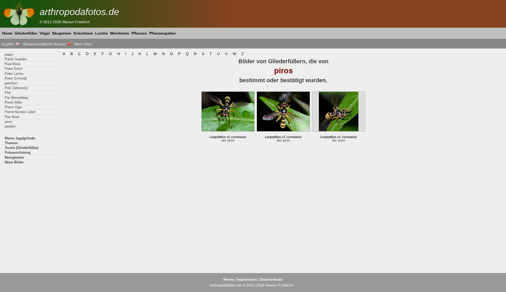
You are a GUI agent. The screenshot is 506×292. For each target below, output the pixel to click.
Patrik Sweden (16, 59)
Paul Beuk (13, 64)
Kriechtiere (83, 33)
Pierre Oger (13, 107)
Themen (11, 143)
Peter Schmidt (16, 78)
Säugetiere (61, 33)
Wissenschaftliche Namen (45, 44)
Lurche (101, 33)
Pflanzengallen (162, 33)
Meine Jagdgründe (20, 138)
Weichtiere (119, 33)
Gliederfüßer (26, 33)
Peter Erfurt (13, 69)
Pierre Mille (13, 102)
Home (7, 33)
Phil (8, 93)
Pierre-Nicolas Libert (20, 112)
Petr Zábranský (16, 88)
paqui (9, 54)
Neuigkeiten (14, 157)
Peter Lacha (14, 74)
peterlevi (11, 83)
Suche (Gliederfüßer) (21, 148)
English (9, 44)
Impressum (247, 279)
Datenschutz (271, 279)
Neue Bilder (14, 162)
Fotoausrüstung (18, 152)
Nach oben (83, 44)
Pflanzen (139, 33)
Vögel (45, 33)
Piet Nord (12, 117)
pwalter (10, 126)
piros (8, 122)
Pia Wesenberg (16, 98)
